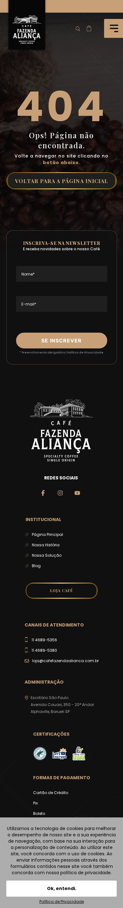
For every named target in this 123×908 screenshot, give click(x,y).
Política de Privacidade (85, 352)
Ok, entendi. (61, 888)
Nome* (28, 274)
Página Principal (47, 534)
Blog (36, 565)
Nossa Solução (47, 555)
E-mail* (28, 304)
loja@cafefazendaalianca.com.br (65, 660)
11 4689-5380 (44, 650)
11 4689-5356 (44, 640)
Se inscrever (61, 340)
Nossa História (46, 545)
